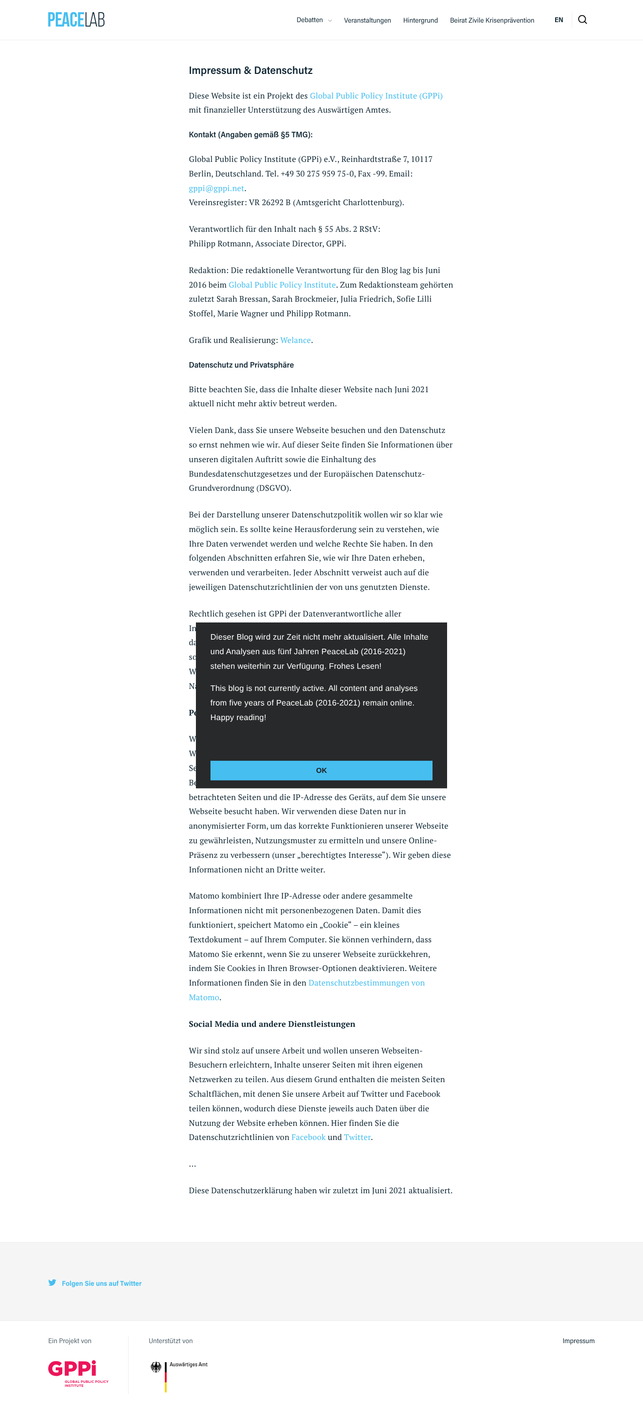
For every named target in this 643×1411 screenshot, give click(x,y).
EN (559, 20)
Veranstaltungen (367, 20)
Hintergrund (420, 20)
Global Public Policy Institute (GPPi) (376, 95)
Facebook (308, 1136)
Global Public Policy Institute (282, 284)
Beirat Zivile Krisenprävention (492, 20)
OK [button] (321, 770)
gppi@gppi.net (216, 188)
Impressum (579, 1341)
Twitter (357, 1136)
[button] (211, 739)
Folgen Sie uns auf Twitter (101, 1283)
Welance (295, 339)
